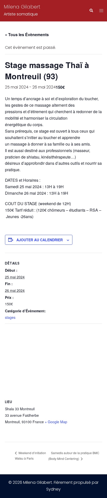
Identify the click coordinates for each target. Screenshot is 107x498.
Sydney (53, 489)
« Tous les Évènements (27, 34)
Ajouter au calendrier (39, 239)
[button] (91, 11)
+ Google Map (56, 421)
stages (10, 317)
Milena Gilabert (22, 6)
